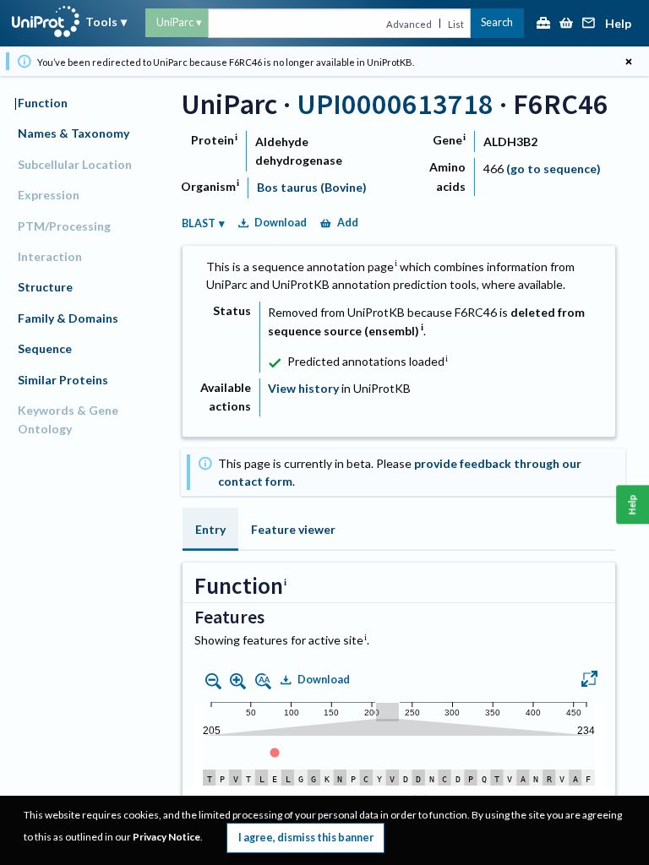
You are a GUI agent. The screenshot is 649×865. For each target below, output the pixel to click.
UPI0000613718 (395, 103)
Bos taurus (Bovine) (312, 187)
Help (618, 24)
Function (43, 102)
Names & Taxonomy (73, 133)
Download (280, 222)
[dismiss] (628, 61)
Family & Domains (68, 318)
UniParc (175, 22)
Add (347, 222)
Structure (45, 287)
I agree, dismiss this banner (306, 837)
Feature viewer (293, 529)
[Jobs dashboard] (543, 24)
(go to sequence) (553, 168)
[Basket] (566, 24)
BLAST (198, 223)
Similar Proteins (63, 380)
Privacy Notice (166, 836)
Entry (210, 529)
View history (303, 388)
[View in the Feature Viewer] (589, 681)
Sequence (45, 348)
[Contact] (589, 24)
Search (497, 22)
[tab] (210, 529)
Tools (101, 21)
